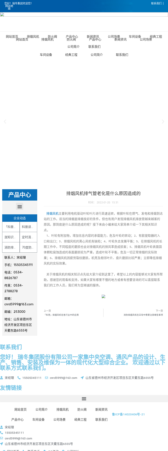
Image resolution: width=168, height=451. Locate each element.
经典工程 (71, 54)
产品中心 (95, 39)
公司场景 (146, 39)
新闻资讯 (120, 39)
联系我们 (122, 54)
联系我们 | (157, 3)
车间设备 (46, 54)
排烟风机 (47, 39)
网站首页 (22, 39)
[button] (19, 206)
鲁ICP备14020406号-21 (128, 414)
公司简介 (97, 54)
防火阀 (71, 39)
